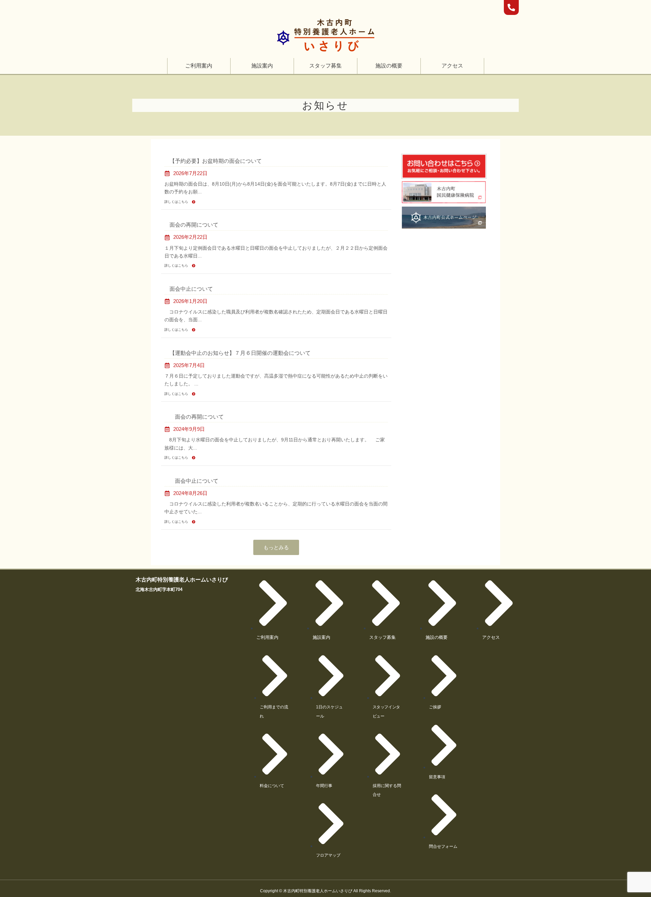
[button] (199, 66)
